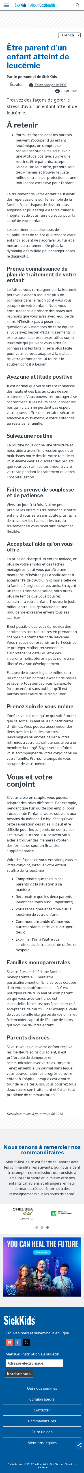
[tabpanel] (22, 1213)
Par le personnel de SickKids (32, 76)
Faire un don (42, 1431)
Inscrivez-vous (19, 1373)
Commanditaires (42, 1421)
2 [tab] (42, 1227)
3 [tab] (47, 1227)
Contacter (42, 1410)
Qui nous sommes (42, 1388)
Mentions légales (42, 1442)
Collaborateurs (42, 1399)
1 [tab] (36, 1227)
